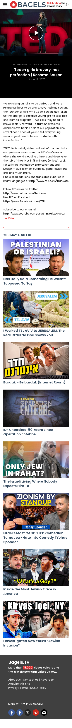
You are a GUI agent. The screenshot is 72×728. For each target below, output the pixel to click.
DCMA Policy (38, 688)
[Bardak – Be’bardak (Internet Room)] (36, 360)
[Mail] (44, 712)
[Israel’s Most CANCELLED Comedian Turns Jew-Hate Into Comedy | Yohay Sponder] (36, 511)
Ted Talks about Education (44, 64)
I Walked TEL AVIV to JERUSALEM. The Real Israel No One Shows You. (34, 332)
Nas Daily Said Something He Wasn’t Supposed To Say (34, 281)
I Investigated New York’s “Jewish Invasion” (31, 643)
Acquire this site (19, 684)
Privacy (13, 688)
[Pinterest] (36, 712)
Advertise (47, 680)
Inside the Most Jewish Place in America (29, 591)
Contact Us (30, 680)
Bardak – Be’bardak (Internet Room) (34, 382)
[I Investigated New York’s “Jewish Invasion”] (36, 619)
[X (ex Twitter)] (28, 712)
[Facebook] (11, 712)
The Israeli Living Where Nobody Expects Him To (30, 483)
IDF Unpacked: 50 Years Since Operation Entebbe (28, 432)
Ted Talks (8, 217)
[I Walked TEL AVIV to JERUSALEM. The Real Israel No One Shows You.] (36, 309)
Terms (24, 688)
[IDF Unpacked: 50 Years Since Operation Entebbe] (36, 408)
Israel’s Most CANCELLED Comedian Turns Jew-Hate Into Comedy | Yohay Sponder (35, 537)
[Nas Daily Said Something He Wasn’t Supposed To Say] (36, 257)
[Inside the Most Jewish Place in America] (36, 567)
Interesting (20, 64)
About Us (14, 680)
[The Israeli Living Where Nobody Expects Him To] (36, 459)
